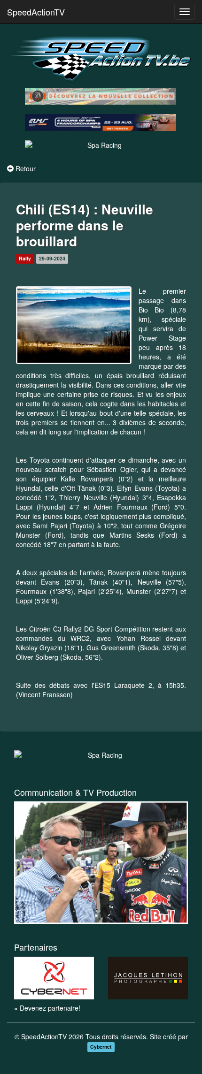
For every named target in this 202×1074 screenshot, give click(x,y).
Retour (26, 168)
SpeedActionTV (36, 12)
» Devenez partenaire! (47, 1008)
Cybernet (101, 1046)
